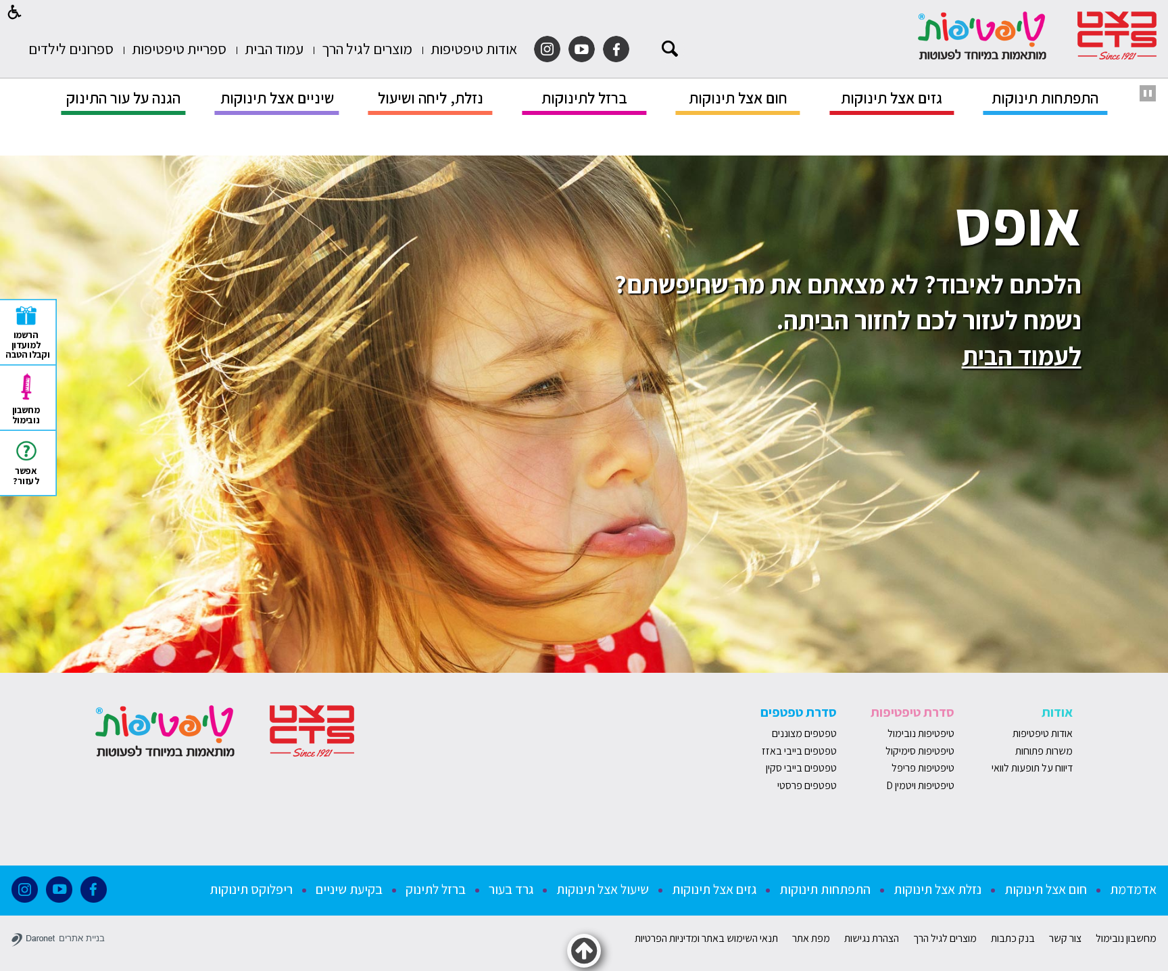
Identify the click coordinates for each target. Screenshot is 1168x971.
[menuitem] (474, 49)
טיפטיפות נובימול (920, 733)
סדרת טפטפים (798, 712)
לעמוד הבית (1021, 356)
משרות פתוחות (1044, 751)
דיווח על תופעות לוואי (1032, 768)
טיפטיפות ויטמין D (920, 785)
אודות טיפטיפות (1043, 733)
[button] (15, 12)
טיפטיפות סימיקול (919, 751)
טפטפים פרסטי (807, 785)
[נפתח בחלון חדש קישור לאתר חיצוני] (616, 49)
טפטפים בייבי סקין (800, 768)
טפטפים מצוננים (804, 733)
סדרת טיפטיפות (912, 712)
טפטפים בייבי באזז (799, 751)
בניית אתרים (82, 938)
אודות (1057, 712)
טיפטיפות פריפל (923, 768)
